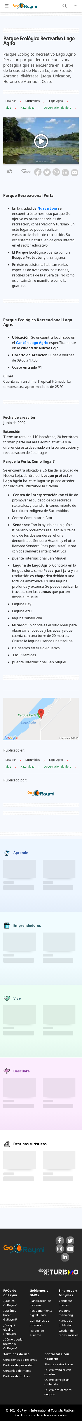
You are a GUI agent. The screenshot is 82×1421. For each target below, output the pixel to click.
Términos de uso (16, 1354)
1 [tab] (37, 161)
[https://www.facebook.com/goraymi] (60, 1240)
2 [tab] (40, 161)
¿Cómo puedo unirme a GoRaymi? (13, 1343)
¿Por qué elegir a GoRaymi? (10, 1329)
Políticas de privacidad (18, 1365)
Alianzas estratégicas (58, 1364)
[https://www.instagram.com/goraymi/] (60, 1249)
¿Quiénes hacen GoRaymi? (10, 1315)
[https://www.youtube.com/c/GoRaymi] (70, 1249)
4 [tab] (45, 161)
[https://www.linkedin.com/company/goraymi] (65, 1257)
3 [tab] (42, 161)
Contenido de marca (17, 1371)
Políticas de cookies (16, 1376)
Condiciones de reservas (20, 1360)
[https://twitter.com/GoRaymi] (70, 1240)
